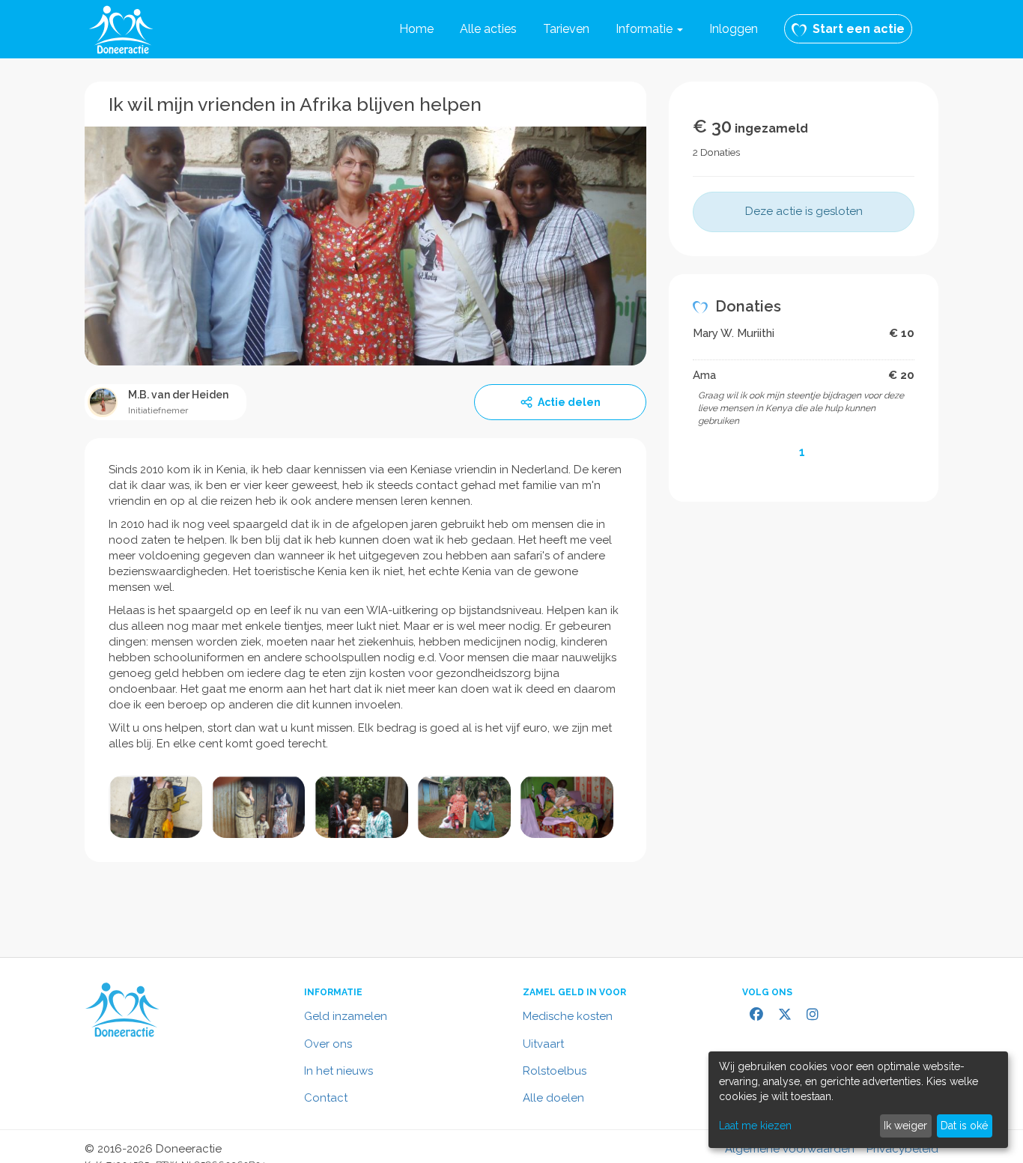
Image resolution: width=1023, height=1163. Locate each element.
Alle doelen (553, 1098)
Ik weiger (905, 1126)
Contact (325, 1098)
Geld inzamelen (345, 1016)
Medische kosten (568, 1016)
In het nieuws (338, 1071)
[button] (649, 29)
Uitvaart (543, 1044)
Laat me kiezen (755, 1126)
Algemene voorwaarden (789, 1149)
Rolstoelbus (554, 1071)
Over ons (328, 1044)
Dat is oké (964, 1126)
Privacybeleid (902, 1149)
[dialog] (858, 1099)
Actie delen (569, 402)
